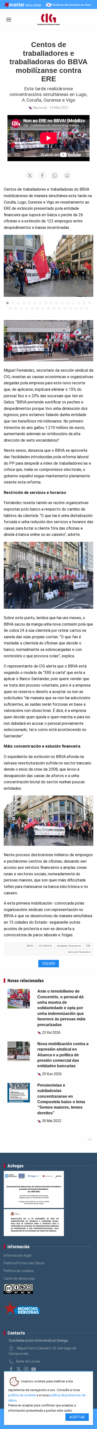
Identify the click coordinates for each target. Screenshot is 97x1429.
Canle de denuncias (19, 1278)
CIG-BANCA (45, 945)
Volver (48, 964)
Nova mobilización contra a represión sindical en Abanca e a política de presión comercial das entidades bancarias (63, 1055)
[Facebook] (11, 1369)
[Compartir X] (29, 175)
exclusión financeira (79, 952)
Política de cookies (19, 1271)
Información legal (17, 1255)
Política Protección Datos (24, 1263)
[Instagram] (26, 1369)
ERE (88, 945)
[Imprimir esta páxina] (67, 175)
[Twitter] (18, 1369)
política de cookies (22, 1395)
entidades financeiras (69, 945)
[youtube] (33, 1369)
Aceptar (77, 1417)
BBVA (30, 945)
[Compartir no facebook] (42, 175)
